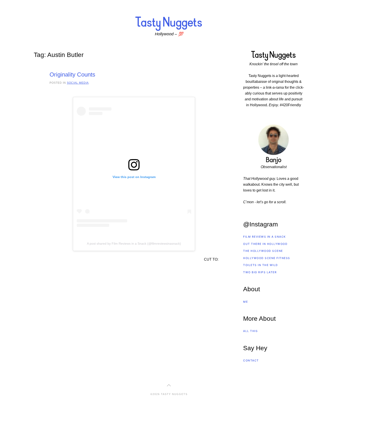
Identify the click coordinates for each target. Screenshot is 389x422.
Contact (251, 360)
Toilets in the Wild (260, 265)
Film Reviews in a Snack (264, 236)
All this (250, 331)
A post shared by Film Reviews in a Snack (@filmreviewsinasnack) (134, 243)
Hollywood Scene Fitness (266, 258)
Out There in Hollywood (265, 244)
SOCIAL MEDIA (78, 82)
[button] (169, 385)
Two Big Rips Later (260, 272)
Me (245, 301)
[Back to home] (169, 23)
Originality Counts (72, 74)
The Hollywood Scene (263, 251)
